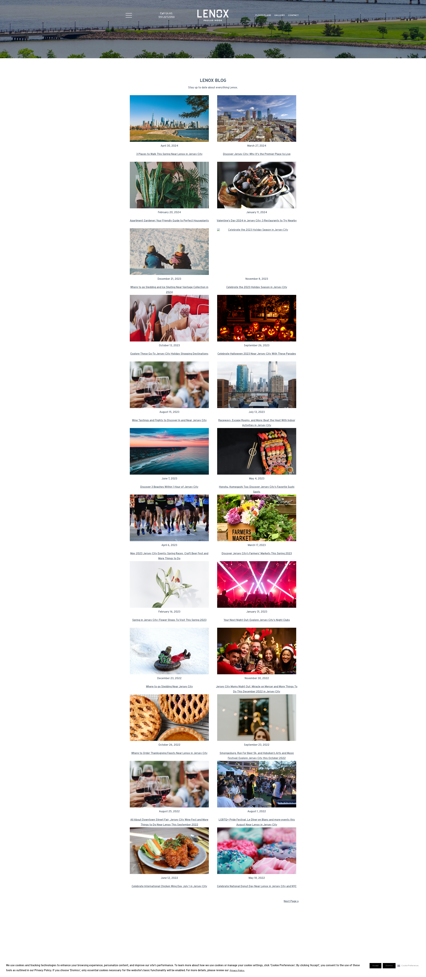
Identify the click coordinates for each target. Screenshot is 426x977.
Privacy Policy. (237, 970)
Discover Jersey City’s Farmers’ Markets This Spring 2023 (257, 553)
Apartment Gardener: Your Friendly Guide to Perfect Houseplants (169, 220)
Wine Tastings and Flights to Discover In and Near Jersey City (169, 420)
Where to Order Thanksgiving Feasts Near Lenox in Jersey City (169, 753)
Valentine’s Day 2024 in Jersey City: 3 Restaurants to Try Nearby (257, 220)
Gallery (279, 15)
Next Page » (291, 901)
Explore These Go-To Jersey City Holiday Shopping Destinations (169, 354)
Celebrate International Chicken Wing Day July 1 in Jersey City (169, 886)
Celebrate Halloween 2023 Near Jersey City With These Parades (256, 354)
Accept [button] (375, 965)
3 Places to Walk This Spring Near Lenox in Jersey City (169, 154)
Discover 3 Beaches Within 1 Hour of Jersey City (169, 487)
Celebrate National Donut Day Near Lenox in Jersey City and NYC (257, 886)
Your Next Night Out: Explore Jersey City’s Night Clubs (257, 620)
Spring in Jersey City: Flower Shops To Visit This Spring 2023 (169, 620)
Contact (293, 15)
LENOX (213, 15)
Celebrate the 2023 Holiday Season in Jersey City (256, 287)
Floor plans (263, 15)
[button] (408, 965)
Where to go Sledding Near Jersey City (169, 686)
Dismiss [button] (389, 965)
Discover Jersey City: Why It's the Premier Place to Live (257, 154)
